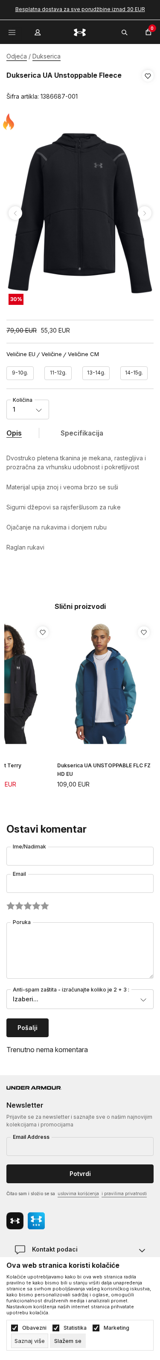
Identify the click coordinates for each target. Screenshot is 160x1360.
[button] (148, 86)
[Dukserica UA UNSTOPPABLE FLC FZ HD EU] (105, 683)
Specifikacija (82, 433)
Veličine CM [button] (83, 354)
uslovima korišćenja (78, 1193)
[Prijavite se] (38, 30)
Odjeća (16, 56)
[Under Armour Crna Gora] (80, 32)
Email (19, 874)
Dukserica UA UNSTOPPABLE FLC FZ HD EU (104, 769)
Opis (14, 433)
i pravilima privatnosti (124, 1193)
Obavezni (34, 1328)
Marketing (116, 1328)
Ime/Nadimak (29, 846)
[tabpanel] (80, 213)
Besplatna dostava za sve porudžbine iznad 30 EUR (80, 9)
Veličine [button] (51, 354)
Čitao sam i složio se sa (76, 1193)
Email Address (31, 1137)
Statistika (75, 1328)
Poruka (22, 922)
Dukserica (46, 56)
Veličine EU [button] (20, 354)
